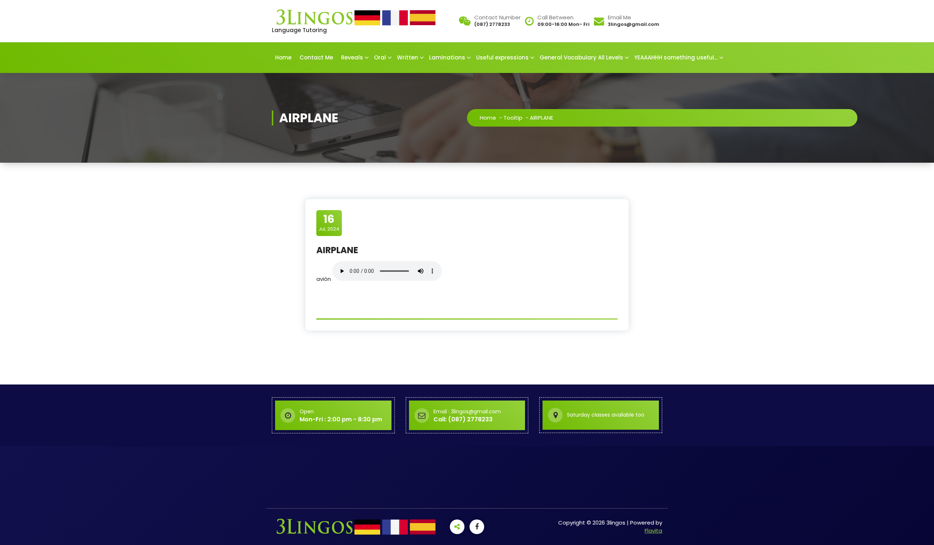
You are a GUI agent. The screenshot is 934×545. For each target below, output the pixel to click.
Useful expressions (502, 57)
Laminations (447, 57)
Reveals (352, 57)
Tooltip (512, 117)
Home (283, 57)
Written (407, 57)
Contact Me (316, 57)
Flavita (653, 530)
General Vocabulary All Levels (581, 57)
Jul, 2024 (329, 222)
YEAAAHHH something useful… (676, 57)
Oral (380, 57)
